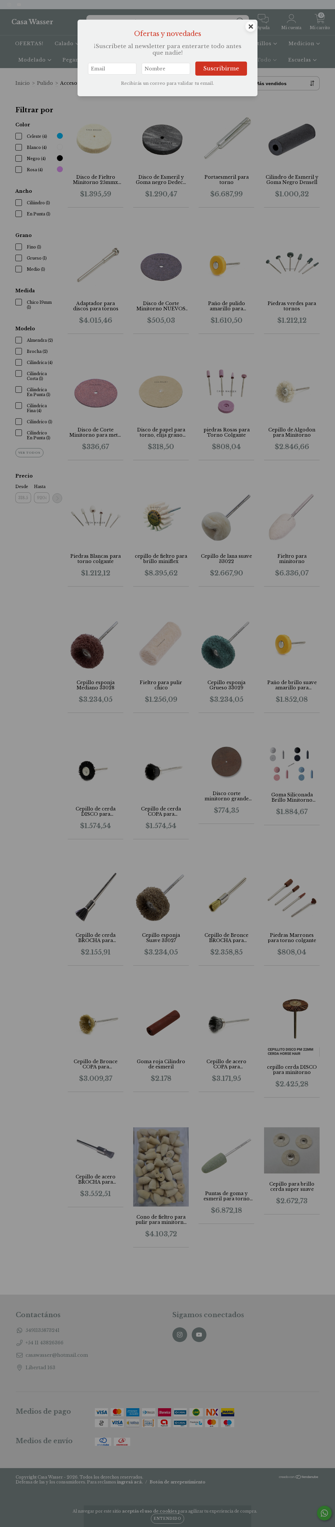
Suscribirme (221, 68)
